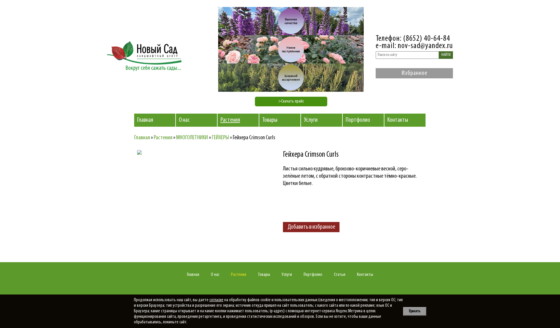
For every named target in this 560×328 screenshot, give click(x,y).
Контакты (397, 120)
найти (446, 55)
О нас (184, 120)
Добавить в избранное (311, 227)
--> (188, 201)
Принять (414, 311)
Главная (145, 120)
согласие (216, 300)
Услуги (311, 120)
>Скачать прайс (291, 101)
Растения (230, 120)
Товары (269, 120)
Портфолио (358, 120)
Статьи (339, 274)
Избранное (414, 73)
